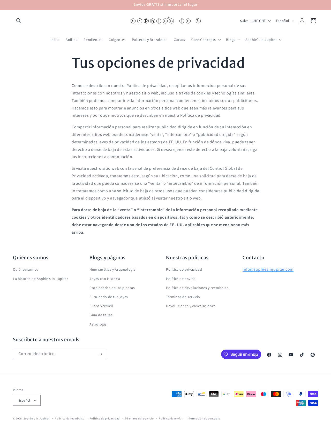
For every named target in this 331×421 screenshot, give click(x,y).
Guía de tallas (100, 315)
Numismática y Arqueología (112, 269)
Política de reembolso (70, 418)
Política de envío (170, 418)
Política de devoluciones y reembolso (197, 287)
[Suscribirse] (100, 354)
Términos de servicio (183, 296)
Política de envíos (180, 278)
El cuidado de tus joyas (108, 296)
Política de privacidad (184, 269)
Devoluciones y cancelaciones (191, 306)
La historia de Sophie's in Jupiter (40, 278)
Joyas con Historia (104, 278)
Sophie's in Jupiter (36, 418)
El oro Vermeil (101, 306)
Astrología (98, 324)
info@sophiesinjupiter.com (268, 269)
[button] (18, 20)
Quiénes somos (26, 269)
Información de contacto (203, 418)
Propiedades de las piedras (112, 287)
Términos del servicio (139, 418)
